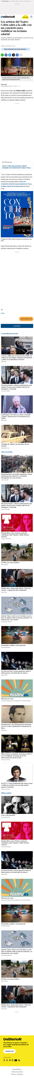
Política (2, 313)
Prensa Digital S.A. (17, 1069)
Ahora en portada (6, 452)
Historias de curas (7, 699)
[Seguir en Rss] (19, 1060)
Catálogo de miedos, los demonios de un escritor (15, 445)
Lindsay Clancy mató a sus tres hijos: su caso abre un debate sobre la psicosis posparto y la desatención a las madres (16, 618)
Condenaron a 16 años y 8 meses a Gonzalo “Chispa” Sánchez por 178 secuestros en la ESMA (15, 416)
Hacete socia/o (25, 17)
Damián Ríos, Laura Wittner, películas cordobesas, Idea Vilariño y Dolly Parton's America (15, 535)
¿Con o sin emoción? (8, 815)
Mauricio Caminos (5, 759)
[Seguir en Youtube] (16, 1060)
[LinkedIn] (17, 54)
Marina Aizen (4, 564)
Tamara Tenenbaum (6, 538)
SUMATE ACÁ (9, 1051)
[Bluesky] (9, 54)
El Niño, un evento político (10, 563)
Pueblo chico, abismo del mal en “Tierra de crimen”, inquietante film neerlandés (16, 589)
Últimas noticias (6, 793)
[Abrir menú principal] (31, 16)
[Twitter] (13, 54)
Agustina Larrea (5, 448)
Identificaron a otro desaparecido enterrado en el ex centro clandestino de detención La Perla (16, 726)
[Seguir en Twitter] (4, 1060)
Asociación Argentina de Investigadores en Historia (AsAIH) (16, 700)
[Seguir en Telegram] (9, 1060)
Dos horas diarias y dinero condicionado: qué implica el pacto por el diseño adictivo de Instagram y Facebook (16, 387)
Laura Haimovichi (5, 817)
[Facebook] (6, 54)
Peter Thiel (21, 1)
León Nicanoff (4, 480)
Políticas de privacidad (17, 1071)
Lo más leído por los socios (9, 333)
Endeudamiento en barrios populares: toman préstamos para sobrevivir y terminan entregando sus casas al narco (16, 476)
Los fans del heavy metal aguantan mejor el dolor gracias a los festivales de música (16, 672)
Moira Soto (4, 592)
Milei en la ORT (12, 1)
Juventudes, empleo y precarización (13, 645)
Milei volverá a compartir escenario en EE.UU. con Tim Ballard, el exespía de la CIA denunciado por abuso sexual (16, 756)
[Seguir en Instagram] (12, 1060)
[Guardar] (20, 54)
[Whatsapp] (2, 54)
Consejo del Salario (27, 1)
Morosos (17, 1)
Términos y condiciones (17, 1074)
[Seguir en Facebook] (7, 1060)
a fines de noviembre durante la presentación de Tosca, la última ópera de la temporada (16, 184)
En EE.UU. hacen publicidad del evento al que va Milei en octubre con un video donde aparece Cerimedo (17, 785)
